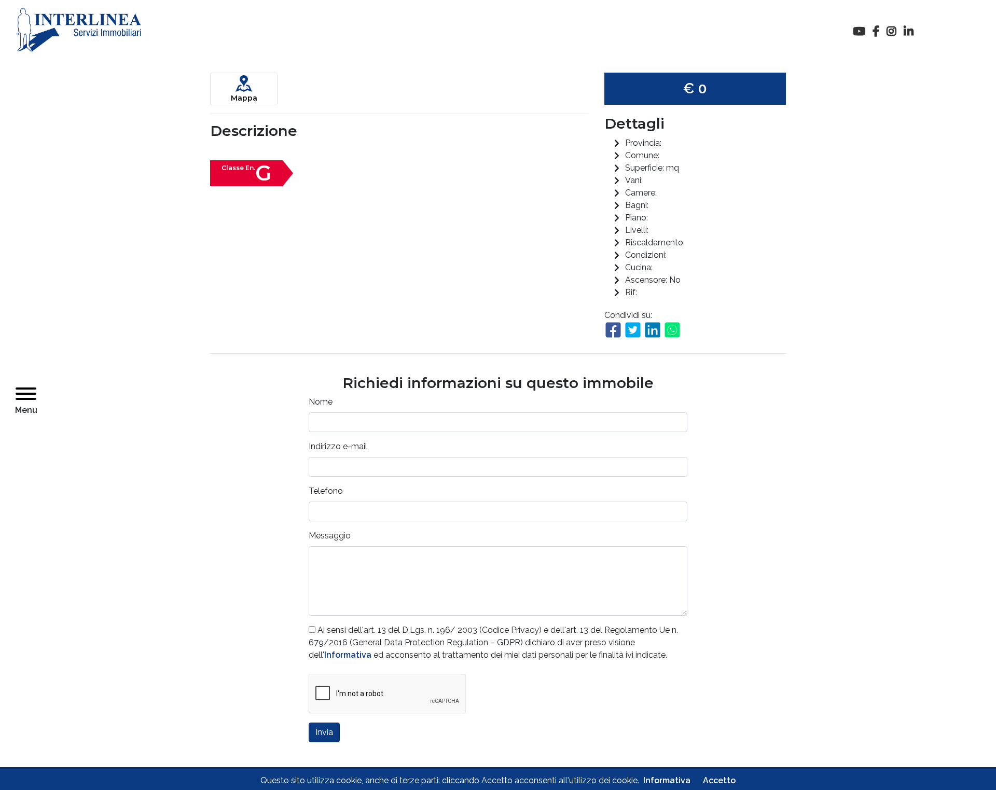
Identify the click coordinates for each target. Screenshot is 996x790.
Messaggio (330, 535)
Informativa (347, 655)
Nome (321, 402)
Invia (324, 732)
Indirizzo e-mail (338, 446)
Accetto (719, 780)
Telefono (326, 491)
